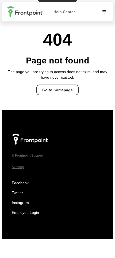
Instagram (20, 202)
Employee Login (25, 212)
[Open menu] (104, 11)
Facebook (20, 183)
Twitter (17, 193)
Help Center (64, 12)
